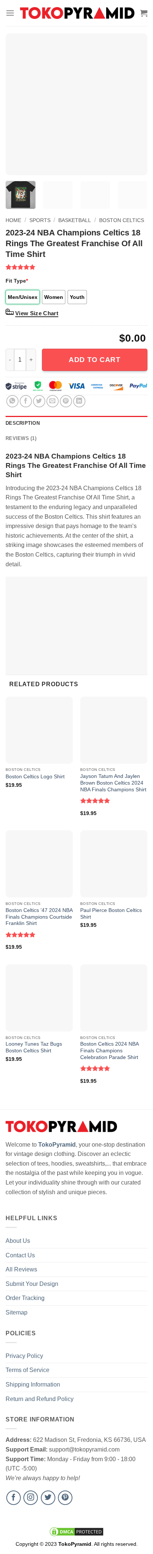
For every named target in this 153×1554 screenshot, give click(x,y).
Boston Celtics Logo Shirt (35, 776)
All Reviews (21, 1269)
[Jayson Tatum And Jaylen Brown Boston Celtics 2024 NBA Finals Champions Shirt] (113, 730)
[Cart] (143, 13)
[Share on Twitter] (39, 401)
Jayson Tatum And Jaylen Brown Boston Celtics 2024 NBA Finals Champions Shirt (113, 782)
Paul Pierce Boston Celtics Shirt (111, 914)
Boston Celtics (121, 220)
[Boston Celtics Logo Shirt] (39, 730)
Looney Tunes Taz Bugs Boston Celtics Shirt (34, 1047)
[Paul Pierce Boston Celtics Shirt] (113, 863)
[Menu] (10, 13)
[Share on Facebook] (26, 401)
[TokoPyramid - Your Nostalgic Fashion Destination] (77, 13)
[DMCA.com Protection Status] (76, 1531)
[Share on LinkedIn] (79, 401)
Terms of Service (27, 1370)
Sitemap (16, 1312)
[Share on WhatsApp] (12, 401)
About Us (18, 1241)
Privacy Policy (24, 1356)
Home (13, 220)
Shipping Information (33, 1384)
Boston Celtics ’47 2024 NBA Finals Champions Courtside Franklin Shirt (39, 917)
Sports (40, 220)
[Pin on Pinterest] (66, 401)
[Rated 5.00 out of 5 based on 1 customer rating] (76, 267)
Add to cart (94, 360)
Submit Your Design (32, 1284)
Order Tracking (25, 1298)
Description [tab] (23, 423)
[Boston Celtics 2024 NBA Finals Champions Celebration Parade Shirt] (113, 998)
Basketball (74, 220)
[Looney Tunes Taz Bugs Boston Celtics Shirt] (39, 998)
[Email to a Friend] (52, 401)
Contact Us (20, 1255)
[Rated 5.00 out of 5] (95, 801)
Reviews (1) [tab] (21, 438)
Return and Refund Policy (40, 1399)
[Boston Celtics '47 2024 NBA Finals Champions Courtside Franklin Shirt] (39, 863)
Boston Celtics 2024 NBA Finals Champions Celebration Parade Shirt (109, 1050)
